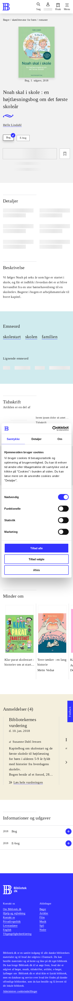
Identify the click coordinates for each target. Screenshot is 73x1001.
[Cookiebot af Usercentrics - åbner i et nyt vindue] (52, 428)
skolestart (12, 336)
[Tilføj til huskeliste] (65, 153)
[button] (36, 831)
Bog (8, 137)
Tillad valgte (36, 559)
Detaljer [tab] (36, 438)
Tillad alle (36, 548)
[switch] (63, 509)
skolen (31, 336)
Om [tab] (59, 438)
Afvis (36, 570)
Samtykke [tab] (13, 438)
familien (49, 336)
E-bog (23, 138)
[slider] (36, 55)
